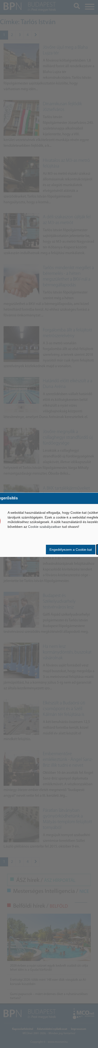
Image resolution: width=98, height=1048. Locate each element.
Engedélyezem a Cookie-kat (70, 549)
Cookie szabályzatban (44, 527)
